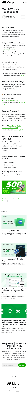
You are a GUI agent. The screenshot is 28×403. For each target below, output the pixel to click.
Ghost (17, 391)
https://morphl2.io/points (9, 50)
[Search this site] (23, 2)
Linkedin (10, 201)
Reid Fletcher (10, 16)
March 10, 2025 (18, 130)
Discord (15, 199)
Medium (4, 201)
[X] (12, 377)
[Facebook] (15, 377)
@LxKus (19, 126)
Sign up (14, 387)
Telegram (21, 199)
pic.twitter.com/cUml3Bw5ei (10, 100)
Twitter (10, 199)
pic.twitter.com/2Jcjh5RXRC (10, 128)
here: (22, 75)
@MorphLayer (12, 126)
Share (23, 17)
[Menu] (26, 2)
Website (4, 199)
